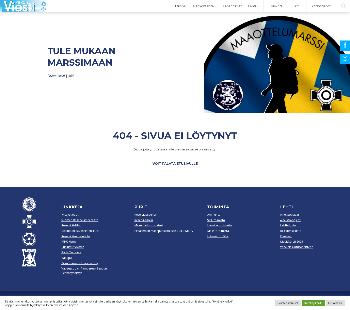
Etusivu (180, 6)
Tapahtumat (232, 6)
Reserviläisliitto (71, 225)
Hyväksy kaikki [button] (313, 303)
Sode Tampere (71, 252)
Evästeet (286, 236)
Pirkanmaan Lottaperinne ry (79, 263)
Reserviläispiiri (143, 220)
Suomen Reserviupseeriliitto (79, 220)
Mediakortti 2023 (291, 241)
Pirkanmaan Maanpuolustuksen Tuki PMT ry (163, 231)
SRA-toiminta (216, 220)
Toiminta (276, 6)
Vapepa (66, 258)
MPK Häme (69, 241)
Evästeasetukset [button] (287, 303)
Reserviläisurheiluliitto (75, 236)
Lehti (252, 6)
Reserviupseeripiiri (146, 214)
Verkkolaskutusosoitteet (296, 247)
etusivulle (187, 164)
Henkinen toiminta (219, 225)
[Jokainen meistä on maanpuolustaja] (23, 6)
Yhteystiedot (321, 6)
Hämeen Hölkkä (217, 236)
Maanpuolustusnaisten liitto (80, 231)
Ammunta (213, 214)
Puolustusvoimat (72, 247)
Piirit (295, 6)
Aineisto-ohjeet (290, 220)
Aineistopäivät (289, 214)
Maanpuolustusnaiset (148, 225)
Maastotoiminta (218, 231)
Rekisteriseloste (290, 231)
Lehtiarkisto (288, 225)
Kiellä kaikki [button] (335, 303)
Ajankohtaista (203, 6)
